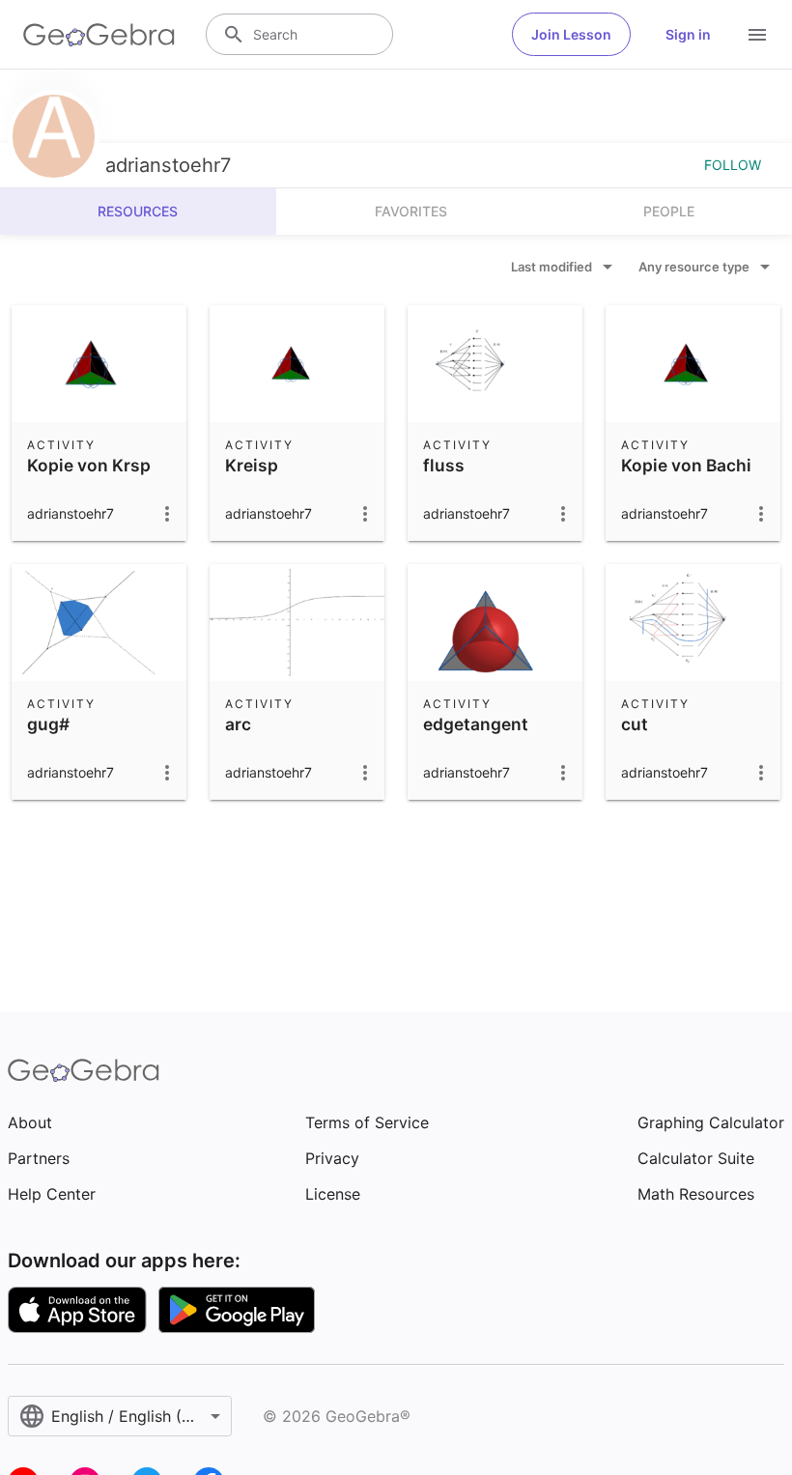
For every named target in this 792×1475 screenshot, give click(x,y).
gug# (48, 724)
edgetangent (475, 724)
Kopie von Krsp (89, 465)
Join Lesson (571, 34)
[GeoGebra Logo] (99, 34)
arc (238, 724)
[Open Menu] (757, 34)
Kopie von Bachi (686, 465)
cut (634, 724)
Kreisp (251, 465)
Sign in (688, 34)
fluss (444, 465)
